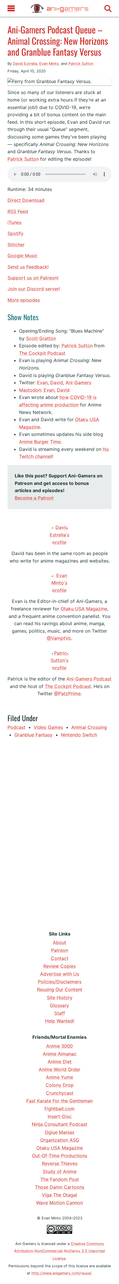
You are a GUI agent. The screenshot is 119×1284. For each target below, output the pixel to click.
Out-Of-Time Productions (59, 1156)
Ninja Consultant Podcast (59, 1124)
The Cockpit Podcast (42, 353)
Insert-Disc (60, 1116)
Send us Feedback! (28, 267)
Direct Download (26, 200)
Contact (59, 958)
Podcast (16, 727)
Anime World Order (59, 1069)
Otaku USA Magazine (84, 609)
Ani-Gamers (78, 382)
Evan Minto (49, 63)
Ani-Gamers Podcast (88, 679)
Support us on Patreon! (33, 278)
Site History (59, 997)
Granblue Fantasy (33, 735)
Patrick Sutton (80, 63)
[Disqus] (60, 833)
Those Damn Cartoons (59, 1187)
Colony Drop (60, 1085)
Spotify (15, 233)
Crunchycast (59, 1093)
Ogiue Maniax (60, 1132)
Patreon (59, 950)
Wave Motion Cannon (59, 1203)
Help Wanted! (59, 1021)
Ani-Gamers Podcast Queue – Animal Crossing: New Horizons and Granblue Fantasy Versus (58, 40)
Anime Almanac (60, 1054)
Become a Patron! (34, 498)
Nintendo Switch (79, 735)
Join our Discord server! (34, 289)
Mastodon (30, 390)
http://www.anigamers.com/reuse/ (61, 1273)
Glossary (59, 1005)
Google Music (23, 255)
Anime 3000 (59, 1046)
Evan (42, 382)
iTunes (14, 222)
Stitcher (16, 245)
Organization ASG (59, 1140)
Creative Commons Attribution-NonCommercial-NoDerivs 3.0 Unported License (59, 1251)
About (59, 942)
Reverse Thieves (59, 1163)
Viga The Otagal (59, 1195)
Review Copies (59, 966)
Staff (59, 1013)
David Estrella (25, 63)
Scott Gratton (41, 338)
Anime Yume (59, 1077)
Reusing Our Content (59, 989)
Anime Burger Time (40, 442)
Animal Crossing (89, 727)
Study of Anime (60, 1171)
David (56, 382)
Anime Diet (60, 1061)
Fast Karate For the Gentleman (59, 1101)
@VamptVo (59, 638)
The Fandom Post (59, 1179)
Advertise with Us (59, 974)
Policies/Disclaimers (59, 982)
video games (48, 727)
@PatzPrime (67, 693)
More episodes (24, 300)
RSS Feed (18, 211)
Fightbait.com (59, 1108)
